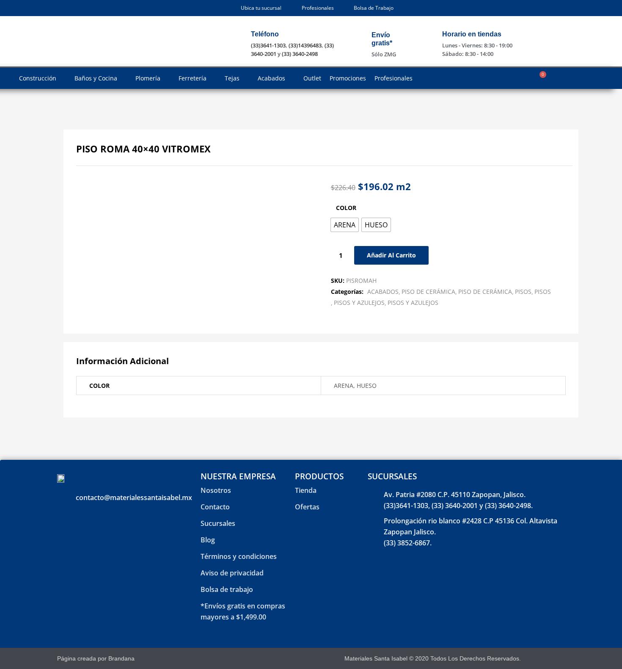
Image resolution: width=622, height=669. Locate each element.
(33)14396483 (305, 45)
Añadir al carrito (391, 255)
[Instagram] (553, 658)
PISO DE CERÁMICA (428, 292)
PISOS (523, 292)
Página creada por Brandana (96, 658)
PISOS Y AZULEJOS (359, 303)
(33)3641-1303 (268, 45)
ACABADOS (383, 292)
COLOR (346, 208)
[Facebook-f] (539, 658)
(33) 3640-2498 (300, 54)
